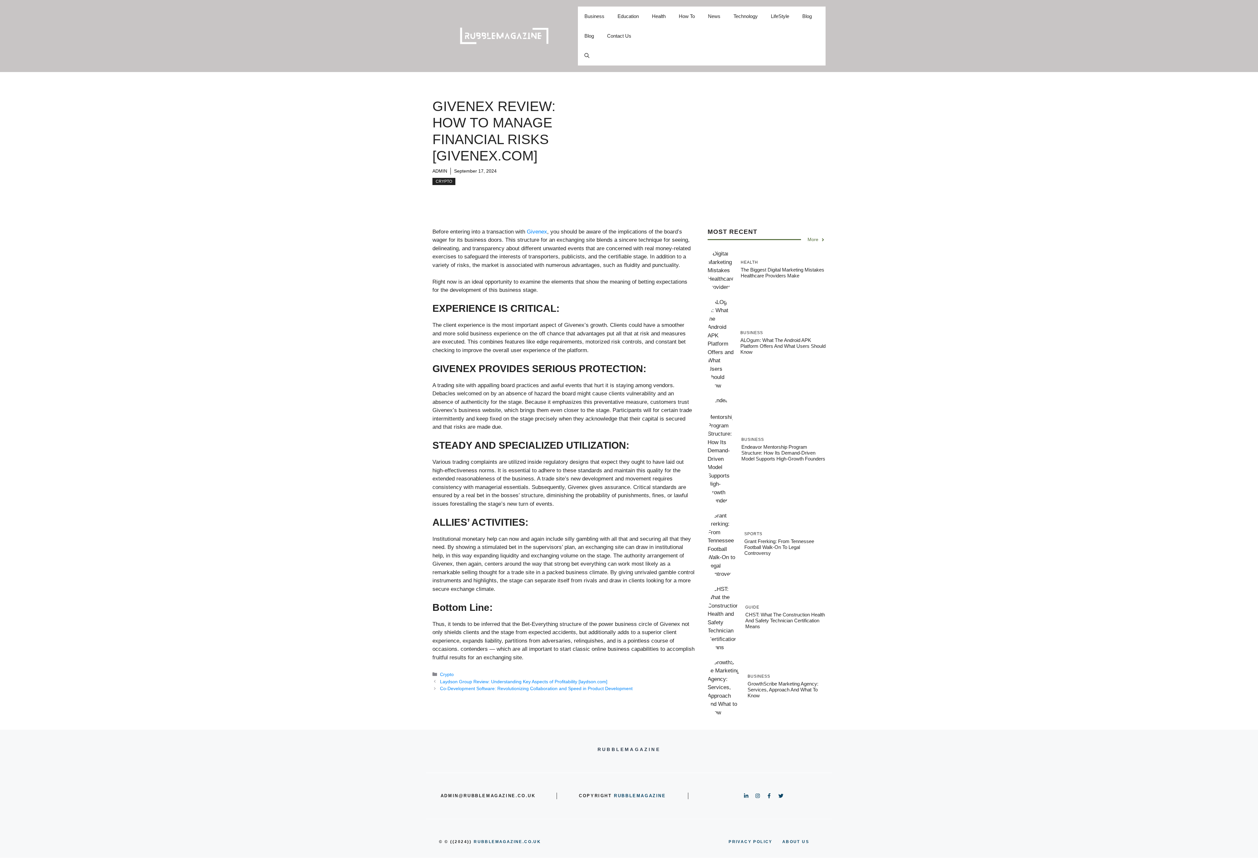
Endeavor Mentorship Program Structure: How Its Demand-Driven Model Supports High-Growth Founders (783, 452)
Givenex (537, 232)
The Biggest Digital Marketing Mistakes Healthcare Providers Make (782, 272)
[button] (587, 56)
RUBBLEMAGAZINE (640, 795)
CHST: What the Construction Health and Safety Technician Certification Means (785, 620)
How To (687, 16)
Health (659, 16)
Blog (807, 16)
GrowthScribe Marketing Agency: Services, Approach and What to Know (783, 689)
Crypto (444, 181)
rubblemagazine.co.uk (507, 841)
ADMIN (439, 171)
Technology (746, 16)
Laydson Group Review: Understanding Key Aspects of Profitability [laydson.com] (523, 681)
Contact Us (619, 36)
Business (594, 16)
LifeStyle (780, 16)
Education (628, 16)
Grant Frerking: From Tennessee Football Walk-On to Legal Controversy (779, 547)
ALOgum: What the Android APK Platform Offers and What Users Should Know (783, 346)
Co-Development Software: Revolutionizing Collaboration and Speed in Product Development (536, 688)
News (714, 16)
